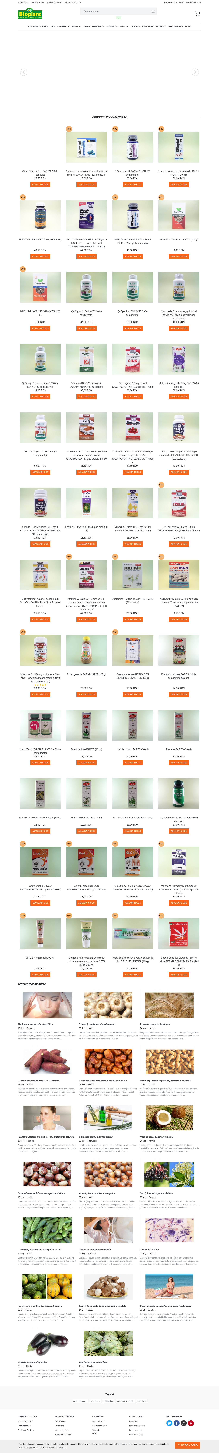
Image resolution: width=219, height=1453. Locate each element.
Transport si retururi (63, 1435)
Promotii (161, 26)
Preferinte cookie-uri (57, 1447)
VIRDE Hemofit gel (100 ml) (40, 958)
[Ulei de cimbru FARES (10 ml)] (132, 725)
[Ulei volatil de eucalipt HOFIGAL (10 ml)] (40, 793)
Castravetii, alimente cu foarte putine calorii (39, 1249)
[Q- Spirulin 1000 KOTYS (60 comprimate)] (132, 287)
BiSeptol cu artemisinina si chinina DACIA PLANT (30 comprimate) (132, 241)
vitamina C (95, 1401)
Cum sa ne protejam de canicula (95, 1249)
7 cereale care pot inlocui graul (155, 1024)
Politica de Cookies (26, 1430)
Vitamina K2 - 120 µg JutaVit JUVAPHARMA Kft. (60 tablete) (86, 385)
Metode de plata (61, 1430)
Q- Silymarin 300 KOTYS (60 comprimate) (86, 313)
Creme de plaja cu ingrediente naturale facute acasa (165, 1306)
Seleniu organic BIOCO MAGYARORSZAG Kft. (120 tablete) (86, 888)
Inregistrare (38, 2)
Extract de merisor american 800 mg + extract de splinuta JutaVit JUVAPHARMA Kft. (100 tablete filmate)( (133, 457)
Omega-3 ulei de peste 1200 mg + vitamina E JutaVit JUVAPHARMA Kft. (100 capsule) (179, 455)
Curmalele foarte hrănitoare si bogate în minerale (103, 1080)
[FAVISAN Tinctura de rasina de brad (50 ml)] (86, 503)
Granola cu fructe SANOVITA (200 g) (179, 239)
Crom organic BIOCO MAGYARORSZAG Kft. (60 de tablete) (40, 888)
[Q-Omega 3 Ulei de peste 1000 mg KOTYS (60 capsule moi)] (40, 359)
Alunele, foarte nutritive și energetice (97, 1193)
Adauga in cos (40, 184)
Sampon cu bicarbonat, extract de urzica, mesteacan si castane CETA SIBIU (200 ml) (86, 961)
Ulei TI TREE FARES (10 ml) (86, 817)
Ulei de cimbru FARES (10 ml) (133, 749)
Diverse (135, 26)
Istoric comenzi (54, 2)
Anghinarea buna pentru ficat (93, 1362)
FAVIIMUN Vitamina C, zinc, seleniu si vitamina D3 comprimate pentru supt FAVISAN (179, 602)
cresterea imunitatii (125, 1401)
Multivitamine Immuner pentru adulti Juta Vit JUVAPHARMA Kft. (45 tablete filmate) (40, 602)
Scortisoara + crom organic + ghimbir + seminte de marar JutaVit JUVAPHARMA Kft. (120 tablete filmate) (86, 455)
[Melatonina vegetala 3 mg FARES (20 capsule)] (178, 359)
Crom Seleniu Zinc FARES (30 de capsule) (40, 173)
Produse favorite (73, 2)
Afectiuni (147, 26)
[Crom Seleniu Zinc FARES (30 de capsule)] (40, 147)
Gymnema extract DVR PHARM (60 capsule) (179, 819)
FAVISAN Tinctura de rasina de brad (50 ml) (86, 529)
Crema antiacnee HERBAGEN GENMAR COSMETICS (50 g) (132, 676)
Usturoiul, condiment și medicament (97, 1024)
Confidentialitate (24, 1426)
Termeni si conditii (25, 1421)
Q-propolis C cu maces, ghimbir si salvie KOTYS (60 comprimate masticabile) (179, 315)
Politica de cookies (124, 1444)
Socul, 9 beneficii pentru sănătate (156, 1193)
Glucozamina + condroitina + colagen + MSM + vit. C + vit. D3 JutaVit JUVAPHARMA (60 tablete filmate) (86, 243)
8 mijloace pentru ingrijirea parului (96, 1137)
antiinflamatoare (80, 1401)
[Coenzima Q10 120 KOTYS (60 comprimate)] (40, 427)
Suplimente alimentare (41, 26)
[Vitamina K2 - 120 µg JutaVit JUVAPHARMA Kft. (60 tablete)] (86, 359)
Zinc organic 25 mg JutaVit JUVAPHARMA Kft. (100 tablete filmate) (133, 385)
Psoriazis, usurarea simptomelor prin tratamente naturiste (46, 1137)
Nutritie (91, 1028)
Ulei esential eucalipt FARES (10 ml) (132, 817)
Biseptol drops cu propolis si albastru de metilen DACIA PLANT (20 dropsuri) (86, 173)
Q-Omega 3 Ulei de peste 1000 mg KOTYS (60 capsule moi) (40, 385)
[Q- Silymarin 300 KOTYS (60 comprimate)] (86, 287)
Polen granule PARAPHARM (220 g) (86, 674)
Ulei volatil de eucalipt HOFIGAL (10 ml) (40, 817)
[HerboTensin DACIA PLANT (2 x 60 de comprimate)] (40, 725)
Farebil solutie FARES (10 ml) (86, 749)
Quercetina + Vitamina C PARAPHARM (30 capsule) (133, 601)
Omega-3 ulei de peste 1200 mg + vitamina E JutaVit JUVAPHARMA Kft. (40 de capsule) (40, 530)
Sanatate (31, 1028)
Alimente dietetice (117, 26)
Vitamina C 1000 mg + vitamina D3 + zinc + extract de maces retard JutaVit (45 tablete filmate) (40, 678)
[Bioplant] (30, 13)
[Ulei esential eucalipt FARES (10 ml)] (132, 793)
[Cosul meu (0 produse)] (197, 13)
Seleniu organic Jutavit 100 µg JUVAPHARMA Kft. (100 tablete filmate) (179, 529)
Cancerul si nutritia (149, 1249)
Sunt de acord (188, 1445)
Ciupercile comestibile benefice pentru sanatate (102, 1306)
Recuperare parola (137, 1426)
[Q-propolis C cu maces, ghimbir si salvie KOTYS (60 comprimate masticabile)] (178, 287)
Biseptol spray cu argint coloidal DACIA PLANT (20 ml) (179, 173)
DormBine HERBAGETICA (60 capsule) (40, 239)
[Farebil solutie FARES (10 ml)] (86, 725)
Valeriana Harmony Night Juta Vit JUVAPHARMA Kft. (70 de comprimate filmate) (179, 889)
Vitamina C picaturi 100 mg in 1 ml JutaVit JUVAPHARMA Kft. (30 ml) (133, 529)
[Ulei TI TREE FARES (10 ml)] (86, 793)
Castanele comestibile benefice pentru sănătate (41, 1193)
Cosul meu (59, 1426)
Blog (188, 26)
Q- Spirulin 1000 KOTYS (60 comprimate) (133, 313)
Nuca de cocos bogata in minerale (156, 1137)
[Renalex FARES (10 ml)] (178, 725)
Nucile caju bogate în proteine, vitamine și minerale (165, 1080)
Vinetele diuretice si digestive (32, 1362)
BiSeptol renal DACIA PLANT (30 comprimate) (132, 173)
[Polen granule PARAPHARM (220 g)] (86, 650)
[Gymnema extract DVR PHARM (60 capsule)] (178, 793)
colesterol (142, 1401)
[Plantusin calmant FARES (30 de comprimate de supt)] (178, 650)
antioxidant (108, 1401)
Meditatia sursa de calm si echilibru (35, 1024)
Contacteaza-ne (193, 2)
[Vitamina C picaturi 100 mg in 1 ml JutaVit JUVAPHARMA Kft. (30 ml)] (132, 503)
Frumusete (92, 1141)
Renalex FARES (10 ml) (179, 749)
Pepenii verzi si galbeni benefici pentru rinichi (40, 1306)
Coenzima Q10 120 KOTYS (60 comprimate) (40, 453)
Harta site (96, 1430)
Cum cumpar (60, 1421)
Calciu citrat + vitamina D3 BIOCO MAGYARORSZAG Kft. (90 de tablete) (132, 888)
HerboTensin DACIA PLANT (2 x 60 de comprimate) (40, 751)
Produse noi (175, 26)
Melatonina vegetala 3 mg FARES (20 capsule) (179, 385)
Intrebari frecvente (173, 2)
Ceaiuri (61, 26)
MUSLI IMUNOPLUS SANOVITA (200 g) (40, 313)
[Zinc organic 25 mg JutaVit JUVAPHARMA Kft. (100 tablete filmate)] (132, 359)
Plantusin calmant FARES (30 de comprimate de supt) (178, 676)
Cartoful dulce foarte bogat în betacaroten (38, 1080)
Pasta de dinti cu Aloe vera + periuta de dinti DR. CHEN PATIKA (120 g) (132, 960)
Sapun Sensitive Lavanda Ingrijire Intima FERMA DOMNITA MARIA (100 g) (179, 961)
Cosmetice (74, 26)
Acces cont (23, 2)
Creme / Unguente (93, 26)
